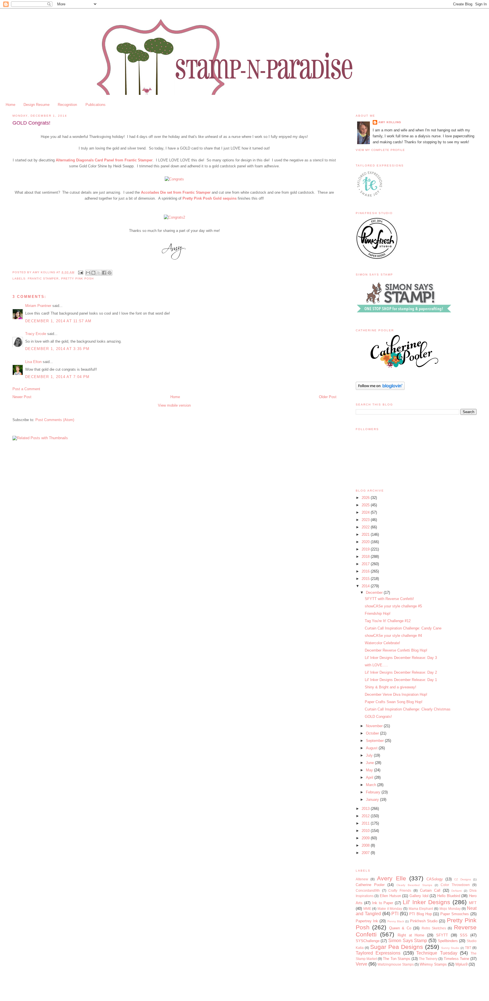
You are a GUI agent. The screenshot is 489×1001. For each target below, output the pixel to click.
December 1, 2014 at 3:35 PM (57, 349)
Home (10, 105)
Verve (361, 964)
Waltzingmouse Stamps (396, 964)
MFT (473, 903)
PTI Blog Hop (420, 914)
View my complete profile (380, 149)
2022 (366, 527)
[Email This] (88, 273)
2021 (366, 534)
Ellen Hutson (390, 896)
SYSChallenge (367, 941)
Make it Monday (390, 908)
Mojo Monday (450, 908)
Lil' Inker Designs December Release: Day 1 (401, 680)
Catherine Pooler (370, 885)
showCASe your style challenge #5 (393, 606)
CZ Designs (462, 879)
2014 (366, 586)
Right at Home (411, 935)
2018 (366, 556)
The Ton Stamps (396, 959)
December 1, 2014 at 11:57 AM (58, 321)
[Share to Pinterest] (109, 273)
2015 (366, 579)
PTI (394, 913)
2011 (366, 823)
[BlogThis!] (93, 273)
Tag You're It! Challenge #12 (388, 621)
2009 (366, 838)
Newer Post (21, 397)
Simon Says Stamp (407, 940)
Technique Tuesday (436, 953)
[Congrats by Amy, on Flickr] (174, 179)
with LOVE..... (376, 665)
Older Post (327, 397)
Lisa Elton (33, 362)
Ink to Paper (382, 903)
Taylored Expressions (378, 953)
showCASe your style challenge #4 (393, 635)
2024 (366, 512)
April (370, 777)
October (373, 733)
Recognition (67, 105)
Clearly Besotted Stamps (414, 885)
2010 (366, 831)
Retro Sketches (434, 928)
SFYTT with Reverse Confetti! (389, 599)
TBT (468, 947)
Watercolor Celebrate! (382, 643)
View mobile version (174, 405)
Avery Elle (391, 878)
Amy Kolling (389, 122)
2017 (366, 564)
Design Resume (36, 105)
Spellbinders (448, 941)
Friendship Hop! (378, 613)
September (375, 741)
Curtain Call (430, 890)
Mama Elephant (421, 908)
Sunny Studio (450, 947)
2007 (366, 853)
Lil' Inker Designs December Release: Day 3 (401, 658)
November (375, 726)
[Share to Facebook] (104, 273)
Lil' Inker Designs (426, 902)
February (373, 792)
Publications (95, 105)
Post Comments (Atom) (54, 420)
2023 (366, 520)
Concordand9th (368, 890)
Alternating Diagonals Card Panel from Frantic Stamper (104, 160)
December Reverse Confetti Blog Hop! (396, 650)
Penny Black (395, 921)
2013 (366, 808)
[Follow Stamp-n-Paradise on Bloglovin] (380, 389)
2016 (366, 571)
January (373, 799)
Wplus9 (461, 964)
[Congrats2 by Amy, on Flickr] (174, 217)
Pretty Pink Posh (77, 278)
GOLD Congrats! (378, 716)
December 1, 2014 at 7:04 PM (57, 377)
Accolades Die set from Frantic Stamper (176, 192)
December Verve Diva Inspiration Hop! (396, 694)
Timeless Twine (456, 959)
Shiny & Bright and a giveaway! (390, 687)
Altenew (362, 879)
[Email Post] (80, 272)
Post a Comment (26, 389)
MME (367, 908)
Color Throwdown (455, 885)
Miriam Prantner (38, 306)
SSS (463, 935)
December (375, 592)
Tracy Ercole (35, 334)
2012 (366, 816)
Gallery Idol (418, 896)
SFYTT (442, 935)
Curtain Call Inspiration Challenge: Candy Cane (403, 628)
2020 (366, 542)
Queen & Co (400, 928)
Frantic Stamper (43, 278)
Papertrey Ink (367, 921)
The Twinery (428, 959)
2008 (366, 845)
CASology (434, 879)
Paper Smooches (454, 914)
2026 (366, 498)
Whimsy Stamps (433, 964)
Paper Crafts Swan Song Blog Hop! (393, 702)
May (370, 770)
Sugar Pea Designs (396, 947)
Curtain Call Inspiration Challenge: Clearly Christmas (408, 709)
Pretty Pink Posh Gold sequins (210, 198)
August (372, 748)
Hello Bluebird (448, 896)
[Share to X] (99, 273)
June (370, 763)
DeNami (456, 890)
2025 (366, 505)
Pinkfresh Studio (423, 921)
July (370, 755)
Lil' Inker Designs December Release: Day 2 (401, 672)
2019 (366, 549)
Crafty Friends (399, 890)
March (371, 785)
